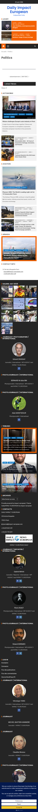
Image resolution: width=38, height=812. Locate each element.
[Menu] (8, 46)
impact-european (19, 503)
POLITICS (12, 484)
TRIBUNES (20, 437)
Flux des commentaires (9, 673)
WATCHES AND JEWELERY (19, 24)
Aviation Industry (10, 187)
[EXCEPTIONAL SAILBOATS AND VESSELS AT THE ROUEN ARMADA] (19, 248)
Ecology (21, 114)
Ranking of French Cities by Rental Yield (17, 441)
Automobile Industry (11, 114)
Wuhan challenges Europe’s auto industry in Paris (18, 121)
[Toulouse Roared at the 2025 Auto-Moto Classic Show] (7, 155)
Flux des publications (8, 670)
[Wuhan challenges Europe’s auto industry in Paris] (19, 107)
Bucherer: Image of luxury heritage (23, 37)
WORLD (28, 35)
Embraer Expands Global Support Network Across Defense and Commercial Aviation (24, 213)
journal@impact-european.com (13, 271)
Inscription (4, 663)
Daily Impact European (19, 9)
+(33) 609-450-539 (10, 273)
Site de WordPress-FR (8, 677)
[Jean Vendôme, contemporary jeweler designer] (6, 25)
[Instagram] (20, 581)
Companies (30, 220)
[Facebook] (19, 368)
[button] (8, 46)
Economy (15, 34)
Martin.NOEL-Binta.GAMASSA (22, 442)
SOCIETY (17, 153)
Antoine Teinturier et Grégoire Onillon (23, 471)
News (19, 22)
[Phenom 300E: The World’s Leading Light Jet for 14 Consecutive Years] (19, 178)
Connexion (4, 666)
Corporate (18, 221)
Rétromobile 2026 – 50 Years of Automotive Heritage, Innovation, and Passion (24, 142)
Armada (7, 252)
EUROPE (22, 34)
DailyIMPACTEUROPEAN (10, 506)
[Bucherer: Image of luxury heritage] (6, 36)
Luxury (15, 22)
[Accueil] (3, 46)
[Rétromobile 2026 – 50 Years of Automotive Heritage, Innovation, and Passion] (7, 141)
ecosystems (18, 209)
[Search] (35, 46)
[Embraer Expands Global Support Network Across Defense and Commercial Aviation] (7, 212)
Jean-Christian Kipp (18, 490)
